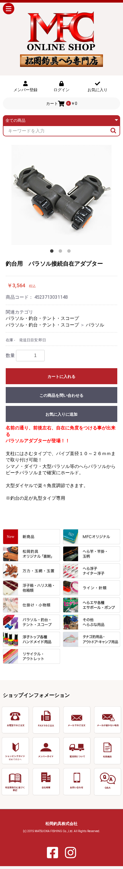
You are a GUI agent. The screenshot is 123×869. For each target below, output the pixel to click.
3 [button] (70, 252)
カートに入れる (61, 376)
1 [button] (53, 252)
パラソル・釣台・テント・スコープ (42, 318)
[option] (61, 195)
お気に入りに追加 (61, 414)
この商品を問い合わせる (61, 395)
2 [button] (61, 252)
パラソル (95, 325)
